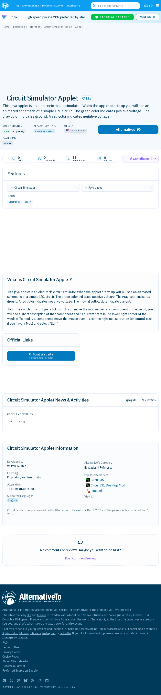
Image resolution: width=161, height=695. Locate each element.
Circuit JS (97, 480)
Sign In (148, 5)
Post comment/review (80, 558)
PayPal (23, 637)
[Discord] (4, 680)
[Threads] (33, 680)
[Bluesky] (25, 680)
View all (89, 496)
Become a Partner (13, 666)
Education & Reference (98, 467)
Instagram (48, 633)
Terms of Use (10, 647)
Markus (41, 615)
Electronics (15, 201)
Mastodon (11, 633)
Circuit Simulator (44, 131)
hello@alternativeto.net (83, 629)
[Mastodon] (18, 680)
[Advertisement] (80, 60)
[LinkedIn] (47, 680)
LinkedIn (65, 633)
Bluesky (24, 633)
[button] (86, 98)
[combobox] (115, 5)
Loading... (21, 421)
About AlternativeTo (15, 661)
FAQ (5, 642)
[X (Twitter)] (11, 680)
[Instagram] (40, 680)
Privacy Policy (11, 652)
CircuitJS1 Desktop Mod (108, 485)
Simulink (97, 491)
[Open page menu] (157, 5)
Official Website (41, 355)
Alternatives (125, 129)
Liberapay (8, 637)
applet (28, 201)
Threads (35, 633)
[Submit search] (94, 5)
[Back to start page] (6, 5)
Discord (113, 629)
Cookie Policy (10, 656)
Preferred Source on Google (20, 670)
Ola (29, 615)
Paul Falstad (18, 466)
